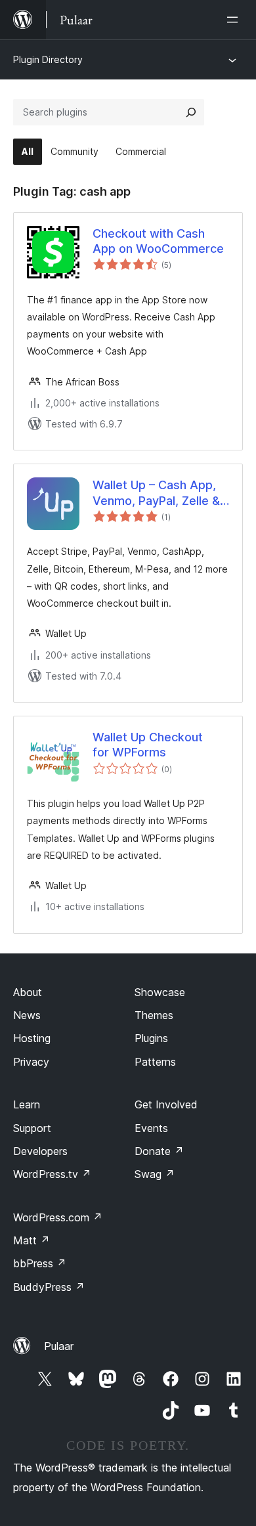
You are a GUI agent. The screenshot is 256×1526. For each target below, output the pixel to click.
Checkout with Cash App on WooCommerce (158, 241)
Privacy (31, 1061)
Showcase (160, 992)
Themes (154, 1015)
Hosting (32, 1038)
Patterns (155, 1061)
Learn (26, 1104)
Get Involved (166, 1104)
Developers (40, 1151)
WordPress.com (57, 1217)
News (27, 1015)
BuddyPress (49, 1287)
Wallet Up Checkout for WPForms (148, 744)
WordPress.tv (52, 1174)
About (27, 992)
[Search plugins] (191, 112)
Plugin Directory (48, 59)
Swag (155, 1174)
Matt (31, 1240)
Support (32, 1128)
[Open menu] (235, 19)
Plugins (151, 1038)
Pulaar (59, 1346)
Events (151, 1128)
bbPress (39, 1263)
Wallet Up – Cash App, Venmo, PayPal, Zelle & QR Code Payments (156, 493)
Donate (159, 1151)
